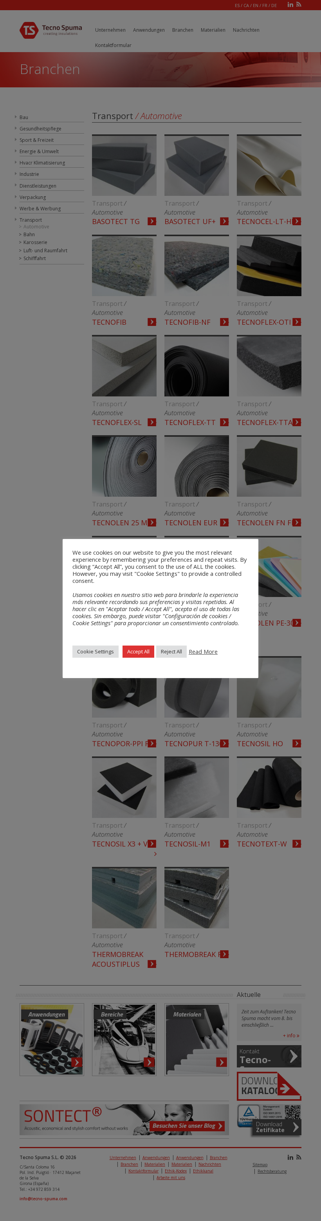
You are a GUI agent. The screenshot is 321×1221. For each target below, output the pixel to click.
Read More (203, 651)
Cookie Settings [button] (95, 651)
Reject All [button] (171, 651)
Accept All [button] (138, 651)
